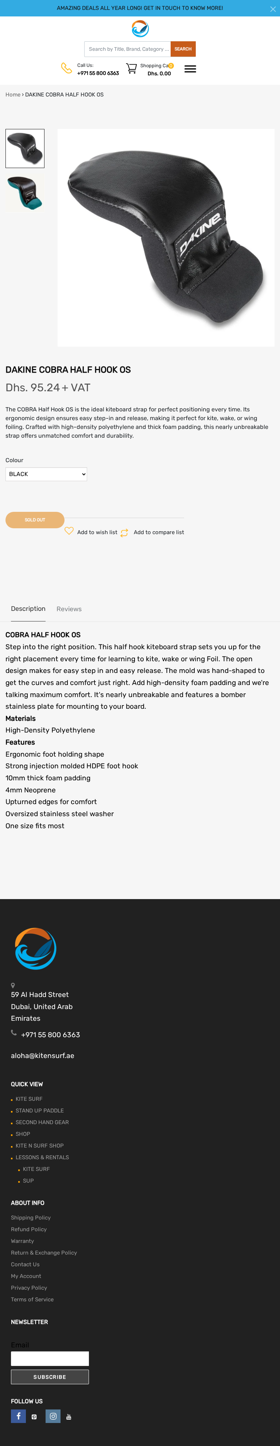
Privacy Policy (29, 1288)
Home (12, 94)
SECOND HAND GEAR (42, 1122)
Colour (14, 460)
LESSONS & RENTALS (42, 1157)
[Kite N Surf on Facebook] (18, 1416)
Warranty (22, 1241)
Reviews (69, 609)
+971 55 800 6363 (98, 73)
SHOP (23, 1134)
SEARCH (183, 49)
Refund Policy (29, 1229)
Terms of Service (32, 1299)
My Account (26, 1276)
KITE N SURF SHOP (40, 1145)
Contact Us (25, 1264)
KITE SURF (29, 1099)
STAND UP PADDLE (40, 1110)
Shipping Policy (31, 1217)
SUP (28, 1180)
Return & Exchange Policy (44, 1252)
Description (28, 609)
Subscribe (50, 1377)
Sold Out (35, 519)
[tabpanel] (166, 238)
